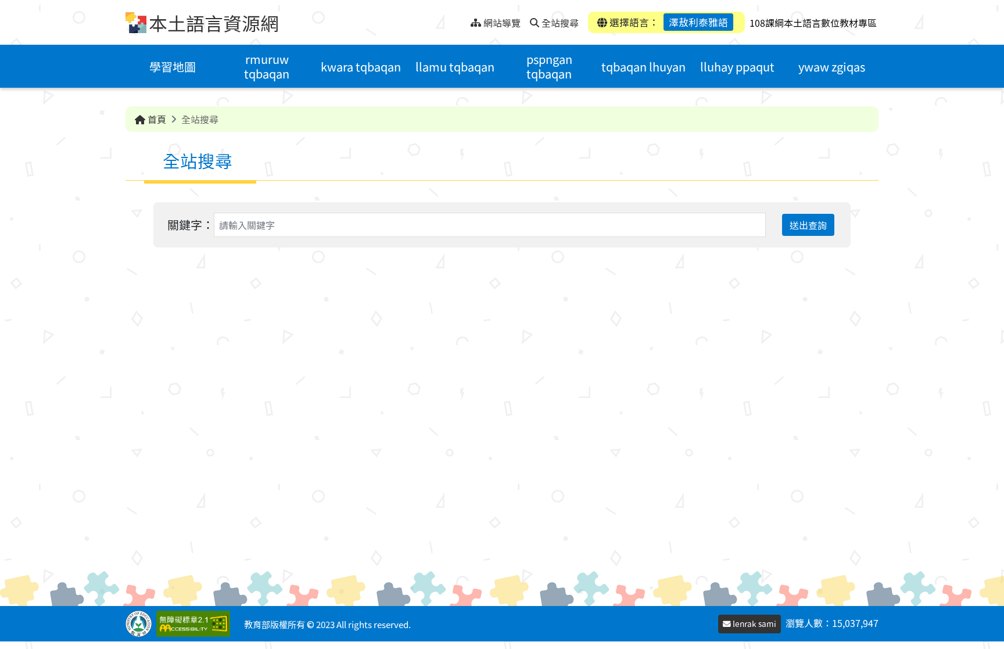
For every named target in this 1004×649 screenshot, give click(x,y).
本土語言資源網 (214, 22)
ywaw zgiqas (831, 66)
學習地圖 (172, 66)
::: (461, 19)
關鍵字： (190, 224)
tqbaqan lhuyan (643, 66)
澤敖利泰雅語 (698, 22)
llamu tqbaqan (454, 66)
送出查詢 (808, 225)
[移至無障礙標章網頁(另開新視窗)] (195, 624)
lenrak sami (753, 623)
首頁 (155, 119)
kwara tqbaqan (361, 66)
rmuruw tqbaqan (266, 66)
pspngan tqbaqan (549, 66)
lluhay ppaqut (737, 66)
